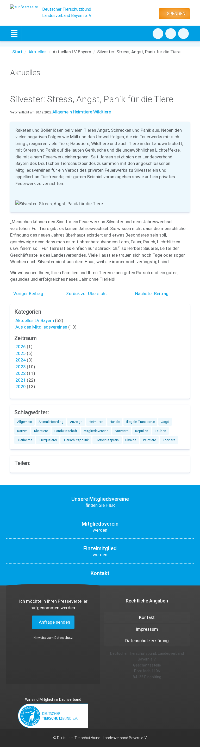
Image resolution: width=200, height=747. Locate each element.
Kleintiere (41, 431)
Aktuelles (37, 51)
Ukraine (130, 440)
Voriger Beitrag (28, 293)
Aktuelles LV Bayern (34, 320)
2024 (20, 360)
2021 (20, 380)
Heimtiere (82, 111)
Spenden (175, 13)
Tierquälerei (48, 440)
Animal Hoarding (51, 422)
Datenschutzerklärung (147, 640)
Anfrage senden (54, 622)
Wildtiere (102, 111)
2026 (20, 346)
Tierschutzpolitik (76, 440)
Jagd (165, 422)
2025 (20, 353)
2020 (20, 386)
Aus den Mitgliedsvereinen (41, 327)
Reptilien (141, 431)
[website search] (170, 33)
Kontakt (147, 617)
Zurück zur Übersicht (86, 293)
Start (17, 51)
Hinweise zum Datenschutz (53, 638)
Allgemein (62, 111)
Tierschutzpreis (107, 440)
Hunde (115, 422)
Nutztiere (121, 431)
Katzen (22, 431)
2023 (20, 366)
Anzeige (76, 422)
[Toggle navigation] (14, 33)
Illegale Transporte (140, 422)
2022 (20, 373)
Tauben (160, 431)
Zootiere (168, 440)
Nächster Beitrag (151, 293)
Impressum (147, 629)
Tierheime (24, 440)
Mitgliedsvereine (96, 431)
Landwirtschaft (65, 431)
